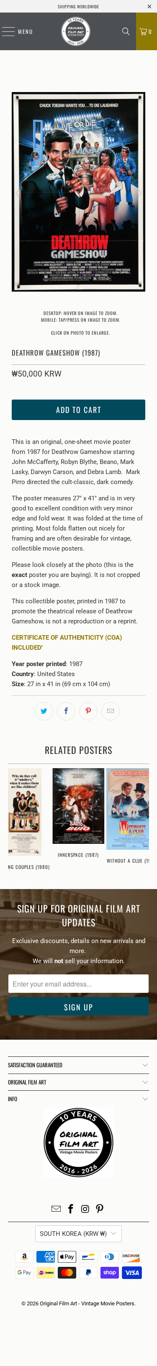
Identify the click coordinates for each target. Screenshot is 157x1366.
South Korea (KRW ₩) (73, 1234)
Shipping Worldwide (78, 6)
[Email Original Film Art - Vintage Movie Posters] (56, 1209)
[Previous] (18, 193)
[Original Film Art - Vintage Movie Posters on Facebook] (70, 1209)
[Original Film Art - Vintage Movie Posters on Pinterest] (100, 1209)
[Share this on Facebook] (66, 711)
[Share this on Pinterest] (88, 711)
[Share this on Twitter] (44, 711)
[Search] (126, 31)
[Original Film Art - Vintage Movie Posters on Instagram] (85, 1209)
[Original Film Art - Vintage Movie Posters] (75, 31)
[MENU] (4, 31)
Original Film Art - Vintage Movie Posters (87, 1303)
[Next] (139, 193)
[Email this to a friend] (110, 711)
